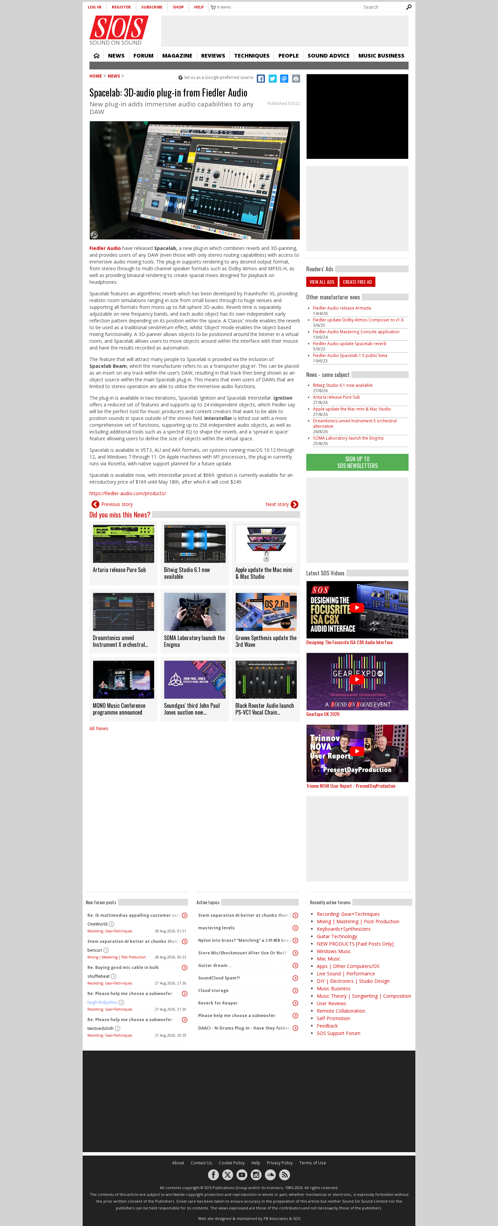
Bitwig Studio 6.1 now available (343, 385)
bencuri (94, 950)
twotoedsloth (100, 1028)
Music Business (381, 55)
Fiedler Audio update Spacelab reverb (350, 343)
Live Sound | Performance (346, 973)
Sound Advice (329, 55)
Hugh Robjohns (102, 1002)
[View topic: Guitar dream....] (295, 966)
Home (96, 55)
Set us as (218, 77)
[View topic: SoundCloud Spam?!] (295, 978)
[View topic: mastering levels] (295, 928)
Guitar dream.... (215, 965)
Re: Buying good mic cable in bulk (123, 967)
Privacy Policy (280, 1163)
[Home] (119, 27)
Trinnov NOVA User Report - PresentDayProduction (350, 785)
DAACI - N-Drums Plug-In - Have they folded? (245, 1028)
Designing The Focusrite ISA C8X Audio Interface (349, 642)
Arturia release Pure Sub (336, 397)
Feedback (327, 1025)
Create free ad (357, 281)
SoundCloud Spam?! (219, 978)
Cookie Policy (232, 1163)
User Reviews (331, 1003)
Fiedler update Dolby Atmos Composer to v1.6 (358, 320)
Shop (178, 6)
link (123, 553)
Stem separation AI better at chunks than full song (135, 941)
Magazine (177, 55)
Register (121, 6)
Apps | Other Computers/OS (348, 966)
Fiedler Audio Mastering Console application (356, 332)
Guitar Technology (337, 936)
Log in (94, 6)
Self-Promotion (333, 1018)
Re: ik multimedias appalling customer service (135, 915)
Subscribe (151, 6)
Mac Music (328, 958)
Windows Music (334, 951)
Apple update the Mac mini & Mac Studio (352, 409)
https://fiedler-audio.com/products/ (127, 493)
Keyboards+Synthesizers (344, 929)
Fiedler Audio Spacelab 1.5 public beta (350, 355)
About (178, 1163)
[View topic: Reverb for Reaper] (295, 1003)
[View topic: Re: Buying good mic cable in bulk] (185, 968)
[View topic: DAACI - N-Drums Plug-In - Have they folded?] (295, 1028)
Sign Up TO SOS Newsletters (357, 462)
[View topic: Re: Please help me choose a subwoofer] (185, 994)
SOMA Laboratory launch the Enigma (348, 438)
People (288, 55)
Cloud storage (213, 990)
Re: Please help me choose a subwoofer (129, 993)
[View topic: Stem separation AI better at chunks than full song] (185, 941)
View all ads (322, 281)
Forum (143, 55)
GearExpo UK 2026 (322, 713)
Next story (277, 504)
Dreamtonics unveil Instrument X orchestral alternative (355, 423)
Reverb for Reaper (218, 1003)
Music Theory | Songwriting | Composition (364, 996)
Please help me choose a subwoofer (236, 1015)
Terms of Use (312, 1163)
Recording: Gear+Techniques (109, 931)
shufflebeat (98, 976)
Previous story (117, 504)
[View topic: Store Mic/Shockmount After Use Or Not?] (295, 953)
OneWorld (97, 924)
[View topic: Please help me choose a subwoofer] (295, 1016)
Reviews (213, 55)
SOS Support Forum (338, 1033)
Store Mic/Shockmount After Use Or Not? (242, 953)
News (116, 55)
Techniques (252, 55)
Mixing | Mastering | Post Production (116, 957)
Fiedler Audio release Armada (342, 308)
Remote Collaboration (341, 1011)
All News (98, 728)
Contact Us (201, 1163)
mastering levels (216, 928)
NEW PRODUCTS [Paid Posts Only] (355, 943)
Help (199, 6)
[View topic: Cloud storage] (295, 991)
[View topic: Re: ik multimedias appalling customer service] (185, 915)
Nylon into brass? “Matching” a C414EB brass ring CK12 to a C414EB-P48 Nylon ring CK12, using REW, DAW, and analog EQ (246, 940)
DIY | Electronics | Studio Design (353, 981)
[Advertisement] (357, 520)
